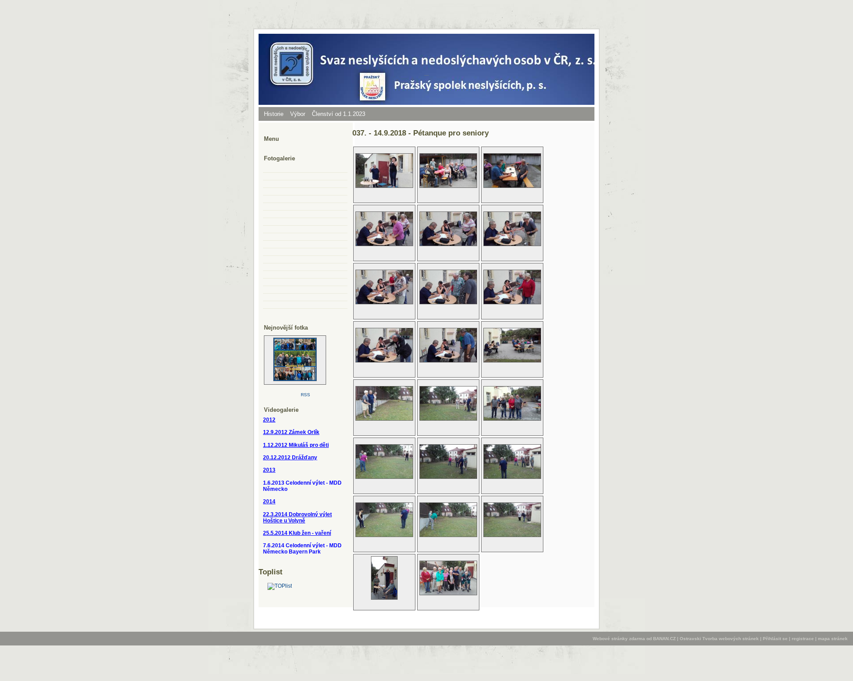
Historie (273, 114)
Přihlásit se (775, 638)
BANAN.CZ (664, 638)
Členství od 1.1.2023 (338, 114)
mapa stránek (833, 638)
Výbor (297, 114)
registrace (803, 638)
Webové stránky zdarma (619, 638)
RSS (305, 394)
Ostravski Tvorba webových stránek (719, 638)
